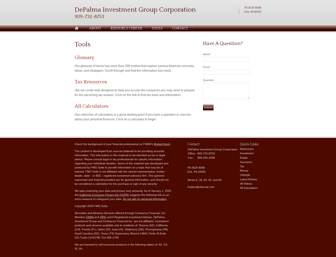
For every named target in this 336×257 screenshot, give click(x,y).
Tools (157, 28)
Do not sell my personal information (144, 199)
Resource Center (126, 28)
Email (206, 67)
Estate (244, 157)
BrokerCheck (162, 144)
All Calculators (91, 106)
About (95, 28)
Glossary (84, 57)
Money (244, 170)
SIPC (103, 217)
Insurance (246, 162)
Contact (180, 28)
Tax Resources (91, 82)
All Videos (246, 183)
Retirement (247, 149)
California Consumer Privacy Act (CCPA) (104, 194)
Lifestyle (245, 174)
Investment (247, 153)
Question (208, 80)
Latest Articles (248, 179)
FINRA (90, 217)
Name (206, 54)
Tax (242, 166)
